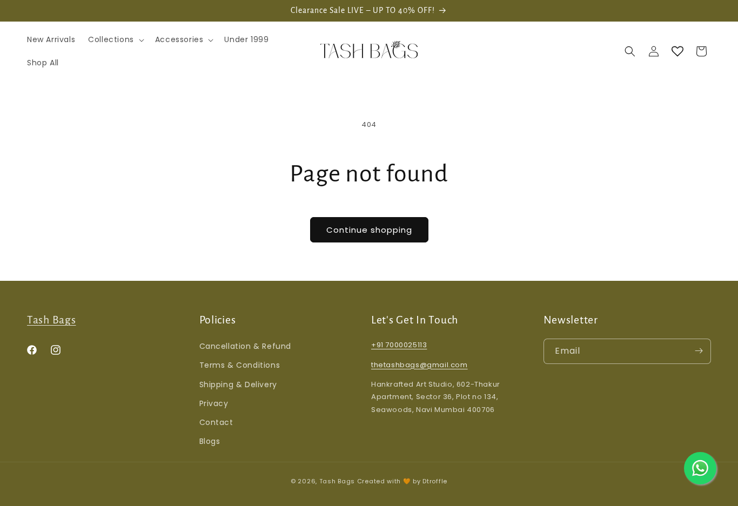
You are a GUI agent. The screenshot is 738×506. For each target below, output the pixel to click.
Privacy (214, 402)
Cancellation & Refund (245, 345)
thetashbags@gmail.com (419, 364)
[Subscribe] (698, 350)
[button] (115, 39)
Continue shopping (369, 229)
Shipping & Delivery (238, 384)
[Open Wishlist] (677, 51)
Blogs (209, 440)
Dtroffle (434, 481)
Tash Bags (51, 320)
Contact (216, 421)
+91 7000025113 (399, 344)
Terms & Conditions (239, 365)
